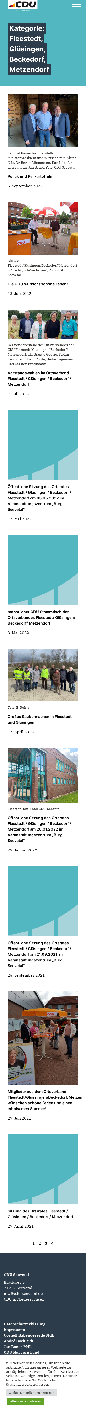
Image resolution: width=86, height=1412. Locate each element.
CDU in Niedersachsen (24, 1299)
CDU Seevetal (16, 1274)
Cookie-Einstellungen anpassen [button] (31, 1393)
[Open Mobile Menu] (76, 6)
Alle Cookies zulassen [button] (25, 1401)
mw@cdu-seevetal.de (23, 1293)
